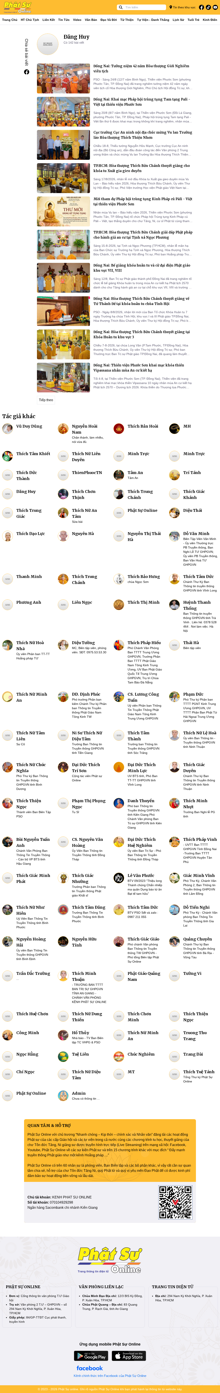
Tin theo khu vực (184, 7)
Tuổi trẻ (193, 19)
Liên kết (49, 19)
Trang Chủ (9, 19)
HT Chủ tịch (30, 19)
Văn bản (91, 19)
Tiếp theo (46, 400)
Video (77, 19)
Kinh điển (210, 19)
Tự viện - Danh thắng (153, 19)
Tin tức (64, 19)
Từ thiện (127, 19)
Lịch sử (178, 19)
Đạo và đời (109, 19)
